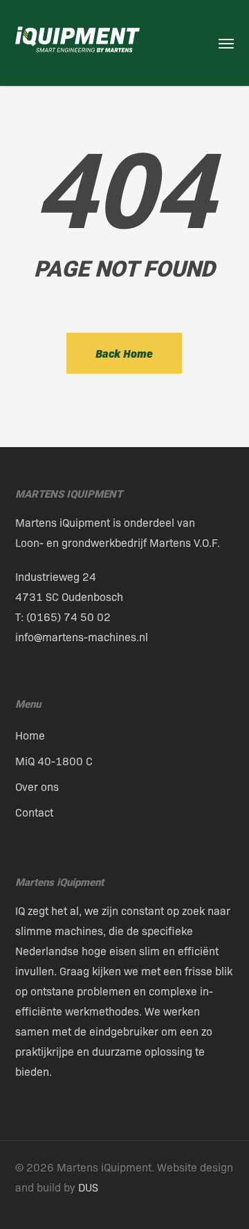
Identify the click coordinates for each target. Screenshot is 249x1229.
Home (30, 735)
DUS (88, 1187)
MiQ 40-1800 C (54, 760)
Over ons (37, 786)
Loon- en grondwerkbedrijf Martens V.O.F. (117, 542)
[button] (226, 43)
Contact (34, 812)
